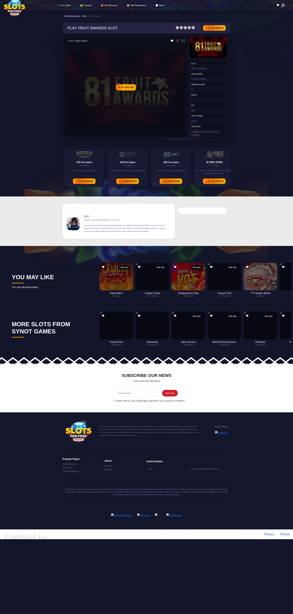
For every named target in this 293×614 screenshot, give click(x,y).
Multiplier (207, 132)
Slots (84, 16)
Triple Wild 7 (116, 293)
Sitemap (108, 469)
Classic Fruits (152, 293)
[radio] (177, 28)
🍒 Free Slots (64, 5)
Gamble (195, 132)
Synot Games (81, 41)
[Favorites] (279, 5)
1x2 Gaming (152, 296)
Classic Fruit (224, 293)
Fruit (194, 121)
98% (193, 110)
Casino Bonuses (70, 464)
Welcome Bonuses (71, 471)
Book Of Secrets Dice (224, 342)
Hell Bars (260, 342)
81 (192, 90)
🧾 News (160, 5)
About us (108, 466)
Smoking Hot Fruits (188, 293)
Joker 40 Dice (188, 342)
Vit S (86, 216)
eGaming (116, 296)
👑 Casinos (86, 5)
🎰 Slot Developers (136, 5)
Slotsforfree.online (72, 16)
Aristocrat (260, 296)
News (150, 469)
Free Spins (67, 468)
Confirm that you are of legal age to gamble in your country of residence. (150, 401)
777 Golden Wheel (260, 293)
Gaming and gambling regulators (204, 469)
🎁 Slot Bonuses (109, 5)
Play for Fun (126, 87)
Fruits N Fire (116, 342)
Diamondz (152, 342)
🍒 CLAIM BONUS (214, 28)
